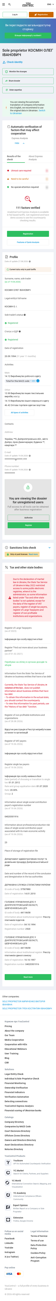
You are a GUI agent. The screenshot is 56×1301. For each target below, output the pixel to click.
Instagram (10, 1252)
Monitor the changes (18, 71)
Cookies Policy (38, 1253)
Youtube (9, 1247)
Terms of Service (39, 1236)
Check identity (15, 62)
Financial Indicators (15, 1092)
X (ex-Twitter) (12, 1256)
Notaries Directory (14, 1149)
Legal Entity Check (14, 1074)
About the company (14, 1031)
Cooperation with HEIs (16, 1044)
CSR (7, 1062)
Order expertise (15, 90)
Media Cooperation (14, 1040)
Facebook (9, 1238)
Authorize (28, 518)
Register (28, 525)
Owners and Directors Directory (20, 1140)
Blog (7, 1058)
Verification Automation (17, 1097)
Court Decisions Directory (17, 1131)
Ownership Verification (16, 1087)
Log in (15, 14)
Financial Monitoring (15, 1083)
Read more (33, 554)
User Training (11, 1053)
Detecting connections (16, 1101)
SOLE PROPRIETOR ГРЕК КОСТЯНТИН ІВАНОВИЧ (27, 1008)
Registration (42, 14)
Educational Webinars (16, 1049)
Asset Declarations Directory (19, 1144)
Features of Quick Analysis (28, 242)
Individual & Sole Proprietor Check (22, 1078)
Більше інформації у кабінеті (28, 35)
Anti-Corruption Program (38, 1259)
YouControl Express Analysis (19, 1106)
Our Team (9, 1035)
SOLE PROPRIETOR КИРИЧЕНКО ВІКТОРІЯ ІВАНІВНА (23, 1003)
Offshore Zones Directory (17, 1135)
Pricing (8, 1026)
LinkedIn (9, 1243)
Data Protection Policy (39, 1247)
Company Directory (14, 1122)
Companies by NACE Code (18, 1126)
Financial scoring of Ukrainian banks (23, 1110)
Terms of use (37, 1240)
